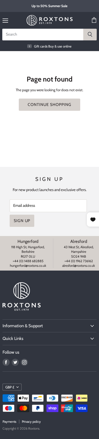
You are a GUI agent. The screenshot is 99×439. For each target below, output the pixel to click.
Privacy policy (31, 421)
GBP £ (9, 387)
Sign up (22, 220)
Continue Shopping (49, 104)
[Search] (90, 34)
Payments (9, 421)
